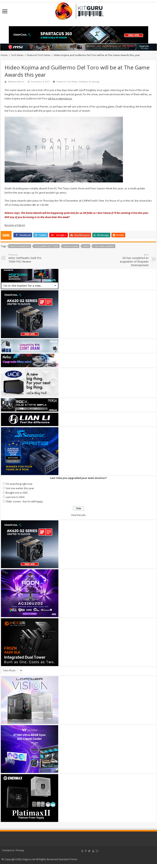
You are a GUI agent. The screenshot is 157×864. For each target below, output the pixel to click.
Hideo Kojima (70, 246)
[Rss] (82, 851)
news (86, 246)
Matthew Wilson (16, 81)
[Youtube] (93, 851)
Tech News (17, 55)
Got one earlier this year (20, 488)
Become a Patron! (15, 225)
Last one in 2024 (15, 497)
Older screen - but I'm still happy (24, 501)
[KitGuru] (78, 9)
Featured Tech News (39, 55)
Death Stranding (20, 246)
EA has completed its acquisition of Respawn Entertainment (134, 260)
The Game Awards (104, 246)
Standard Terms (68, 859)
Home (4, 55)
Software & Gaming (89, 81)
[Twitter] (89, 851)
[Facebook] (86, 851)
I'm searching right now (19, 484)
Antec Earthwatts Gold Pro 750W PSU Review (24, 258)
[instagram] (97, 851)
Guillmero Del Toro (46, 246)
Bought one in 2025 (17, 492)
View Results (78, 515)
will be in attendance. (60, 98)
